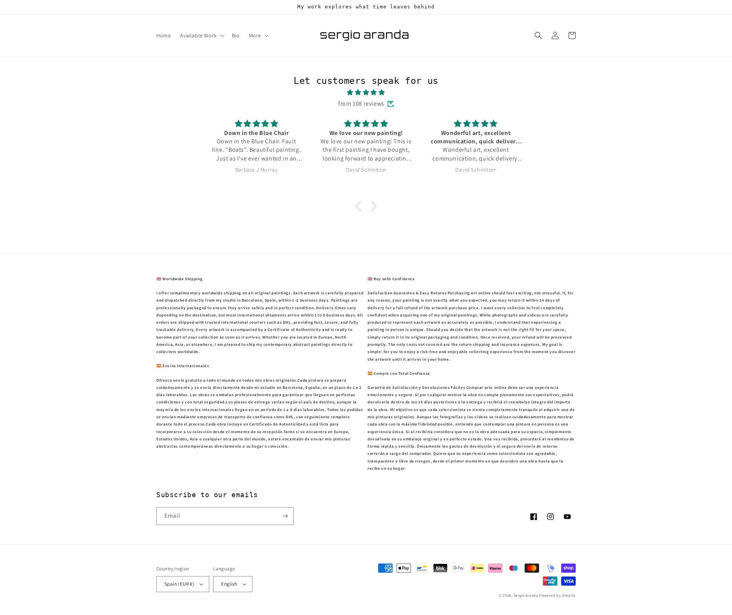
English (229, 584)
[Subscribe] (284, 516)
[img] (366, 92)
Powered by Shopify (557, 595)
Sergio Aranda (526, 595)
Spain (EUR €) (179, 584)
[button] (201, 35)
